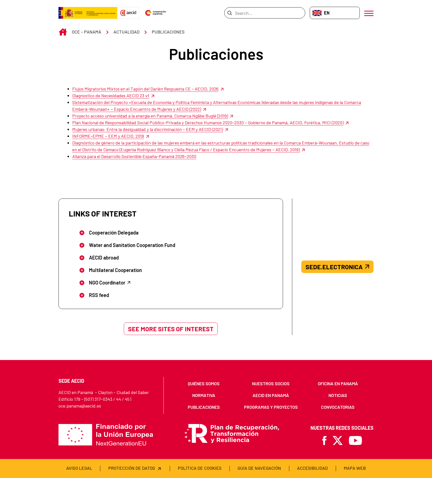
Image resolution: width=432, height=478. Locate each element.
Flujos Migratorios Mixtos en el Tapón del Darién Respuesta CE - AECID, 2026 (145, 89)
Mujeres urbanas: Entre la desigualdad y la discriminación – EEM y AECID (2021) (147, 129)
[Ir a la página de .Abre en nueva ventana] (87, 13)
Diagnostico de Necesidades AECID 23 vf (110, 95)
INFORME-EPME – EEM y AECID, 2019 (108, 136)
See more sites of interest (171, 328)
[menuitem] (204, 383)
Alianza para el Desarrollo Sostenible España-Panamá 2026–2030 (134, 156)
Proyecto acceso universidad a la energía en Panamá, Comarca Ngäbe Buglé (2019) (150, 115)
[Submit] (229, 13)
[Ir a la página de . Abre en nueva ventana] (128, 13)
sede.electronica (334, 266)
